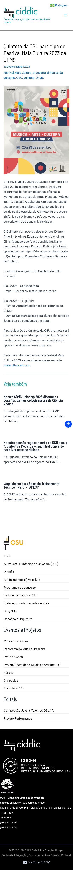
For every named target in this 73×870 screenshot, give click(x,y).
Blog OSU (10, 611)
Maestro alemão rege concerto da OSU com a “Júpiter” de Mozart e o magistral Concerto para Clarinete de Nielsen (35, 446)
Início (7, 556)
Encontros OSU (14, 688)
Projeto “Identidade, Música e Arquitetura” (32, 665)
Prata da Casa (13, 657)
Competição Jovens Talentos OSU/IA (29, 710)
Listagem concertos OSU (20, 595)
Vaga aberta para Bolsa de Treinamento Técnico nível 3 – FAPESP (32, 485)
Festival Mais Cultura (17, 72)
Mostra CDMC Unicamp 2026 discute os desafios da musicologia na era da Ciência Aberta (33, 400)
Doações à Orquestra (18, 619)
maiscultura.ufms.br (17, 365)
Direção (9, 571)
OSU (19, 77)
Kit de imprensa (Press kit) (22, 579)
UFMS (40, 77)
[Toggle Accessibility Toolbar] (68, 424)
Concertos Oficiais (16, 641)
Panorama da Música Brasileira (25, 649)
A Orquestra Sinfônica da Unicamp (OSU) (31, 564)
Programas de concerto (20, 587)
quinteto (29, 77)
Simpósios (11, 680)
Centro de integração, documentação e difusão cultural (27, 21)
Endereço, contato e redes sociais (26, 603)
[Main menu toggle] (65, 15)
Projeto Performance (18, 718)
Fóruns (8, 672)
